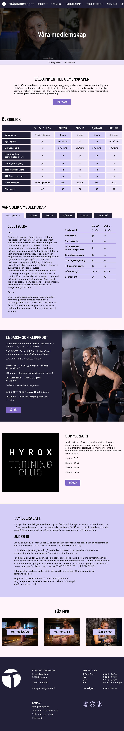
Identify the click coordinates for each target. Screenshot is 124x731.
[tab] (13, 215)
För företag (93, 4)
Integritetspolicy (40, 706)
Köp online (62, 102)
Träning (56, 4)
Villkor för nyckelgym (43, 714)
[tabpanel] (62, 268)
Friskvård (37, 718)
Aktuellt (112, 4)
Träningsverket (55, 62)
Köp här (13, 409)
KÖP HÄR (73, 482)
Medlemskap (73, 4)
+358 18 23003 (40, 682)
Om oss (41, 4)
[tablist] (62, 215)
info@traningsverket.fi (25, 584)
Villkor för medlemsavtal (45, 710)
